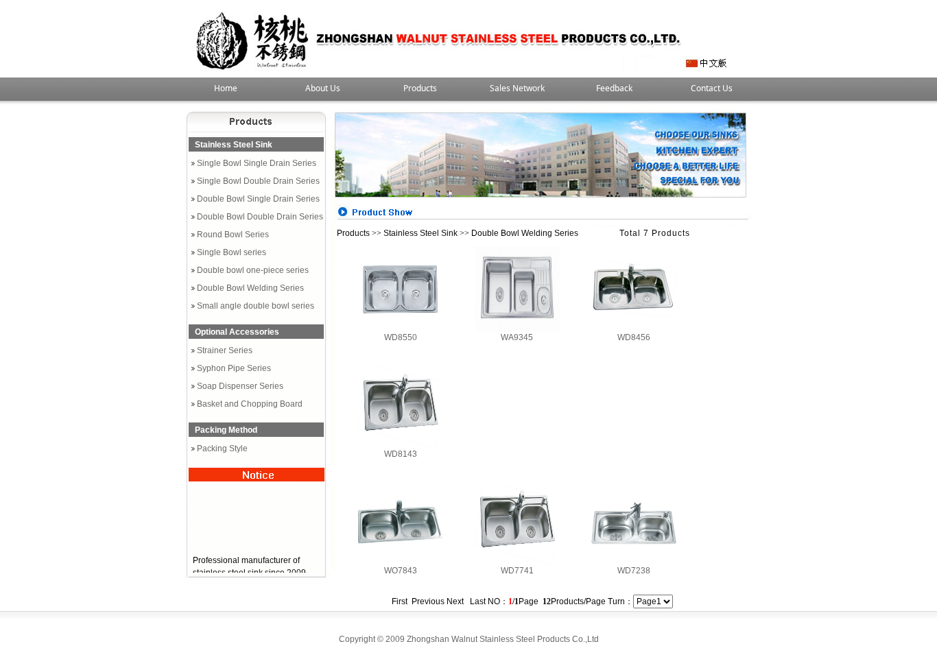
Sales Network (517, 88)
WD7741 (517, 570)
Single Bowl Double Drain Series (258, 181)
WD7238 (633, 570)
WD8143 (400, 454)
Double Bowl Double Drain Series (260, 217)
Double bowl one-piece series (253, 270)
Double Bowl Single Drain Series (258, 199)
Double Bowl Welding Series (250, 288)
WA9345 (517, 337)
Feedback (614, 88)
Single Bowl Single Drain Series (256, 163)
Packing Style (222, 448)
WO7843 (400, 570)
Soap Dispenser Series (240, 386)
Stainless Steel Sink (233, 145)
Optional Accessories (237, 332)
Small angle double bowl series (255, 306)
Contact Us (712, 88)
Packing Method (226, 430)
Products (420, 88)
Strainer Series (224, 350)
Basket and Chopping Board (250, 404)
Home (225, 88)
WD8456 (633, 337)
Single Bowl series (231, 252)
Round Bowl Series (233, 234)
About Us (322, 88)
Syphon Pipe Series (234, 368)
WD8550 (400, 337)
